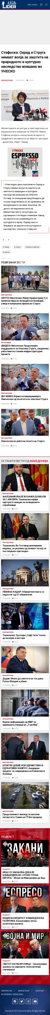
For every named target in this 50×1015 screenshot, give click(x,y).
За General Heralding (12, 994)
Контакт (40, 990)
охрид (7, 247)
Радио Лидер (9, 4)
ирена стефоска (33, 247)
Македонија (7, 80)
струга (18, 247)
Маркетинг (24, 990)
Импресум (6, 990)
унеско (7, 252)
